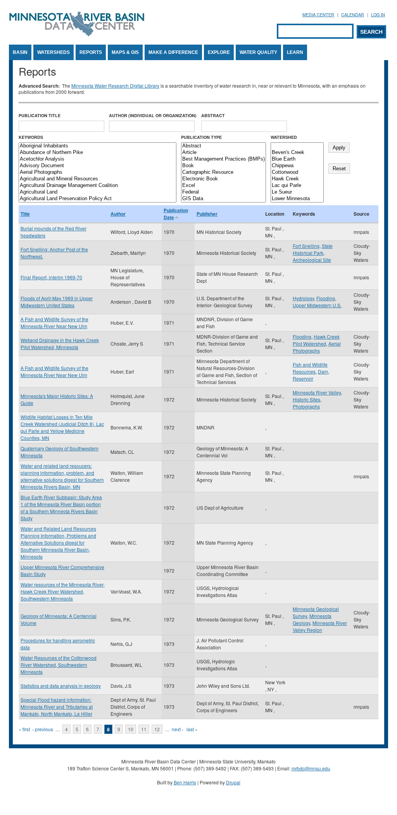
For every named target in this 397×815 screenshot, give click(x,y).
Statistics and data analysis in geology (61, 685)
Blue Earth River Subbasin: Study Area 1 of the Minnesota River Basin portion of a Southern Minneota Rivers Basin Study (61, 507)
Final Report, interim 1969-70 (51, 277)
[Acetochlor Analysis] (97, 159)
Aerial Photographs (317, 347)
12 (157, 729)
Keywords (31, 137)
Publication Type (201, 137)
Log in (378, 14)
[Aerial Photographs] (97, 172)
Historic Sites (306, 399)
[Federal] (223, 192)
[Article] (223, 152)
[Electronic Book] (223, 179)
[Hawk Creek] (297, 179)
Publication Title (39, 115)
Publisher (207, 213)
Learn (295, 52)
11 (144, 729)
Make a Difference (173, 52)
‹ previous (42, 729)
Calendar (352, 14)
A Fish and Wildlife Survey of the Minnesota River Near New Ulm (54, 322)
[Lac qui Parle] (297, 185)
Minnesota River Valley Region (320, 626)
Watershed (284, 137)
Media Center (318, 14)
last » (192, 729)
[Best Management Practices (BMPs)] (223, 159)
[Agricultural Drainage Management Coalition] (97, 185)
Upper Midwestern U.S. (317, 305)
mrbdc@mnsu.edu (311, 768)
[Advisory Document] (97, 166)
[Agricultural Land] (97, 192)
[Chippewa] (297, 166)
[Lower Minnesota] (297, 199)
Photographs (306, 406)
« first (24, 729)
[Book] (223, 166)
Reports (90, 52)
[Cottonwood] (297, 172)
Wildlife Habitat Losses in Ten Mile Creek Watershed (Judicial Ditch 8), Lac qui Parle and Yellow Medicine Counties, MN (62, 427)
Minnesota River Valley (317, 392)
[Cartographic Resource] (223, 172)
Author (118, 213)
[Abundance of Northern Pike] (97, 152)
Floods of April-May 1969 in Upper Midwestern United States (57, 301)
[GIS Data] (223, 199)
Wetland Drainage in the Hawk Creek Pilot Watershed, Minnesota (60, 343)
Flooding (325, 298)
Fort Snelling (306, 245)
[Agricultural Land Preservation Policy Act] (97, 199)
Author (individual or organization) (153, 115)
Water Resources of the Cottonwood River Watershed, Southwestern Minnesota (59, 664)
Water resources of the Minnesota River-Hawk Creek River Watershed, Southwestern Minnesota (63, 591)
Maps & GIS (125, 52)
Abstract (213, 115)
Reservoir (303, 378)
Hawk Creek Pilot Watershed (316, 340)
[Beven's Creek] (297, 152)
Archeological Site (312, 259)
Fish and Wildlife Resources (310, 368)
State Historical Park (313, 249)
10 (130, 729)
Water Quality (258, 52)
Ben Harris (185, 782)
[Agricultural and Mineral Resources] (97, 179)
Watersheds (53, 52)
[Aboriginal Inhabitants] (97, 146)
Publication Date (176, 214)
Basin (20, 52)
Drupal (233, 782)
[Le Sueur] (297, 192)
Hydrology (303, 298)
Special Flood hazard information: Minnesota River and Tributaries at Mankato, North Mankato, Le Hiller (57, 706)
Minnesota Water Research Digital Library (115, 85)
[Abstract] (223, 146)
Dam (323, 371)
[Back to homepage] (77, 34)
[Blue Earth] (297, 159)
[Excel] (223, 185)
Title (25, 213)
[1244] (297, 146)
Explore (219, 52)
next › (177, 729)
